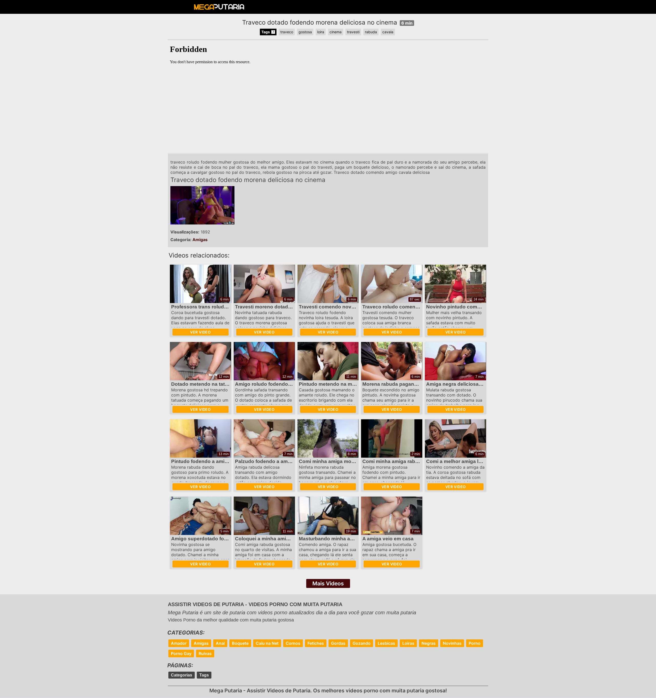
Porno (474, 643)
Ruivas (205, 653)
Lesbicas (386, 643)
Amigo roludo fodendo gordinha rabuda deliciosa (293, 384)
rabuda (371, 32)
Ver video (200, 332)
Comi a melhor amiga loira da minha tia (471, 461)
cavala (387, 32)
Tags (204, 675)
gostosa (305, 32)
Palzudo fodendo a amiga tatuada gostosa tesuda (293, 461)
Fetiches (316, 643)
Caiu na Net (267, 643)
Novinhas (452, 643)
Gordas (338, 643)
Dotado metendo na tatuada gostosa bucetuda (226, 384)
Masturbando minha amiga (330, 538)
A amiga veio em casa (388, 538)
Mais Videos (328, 583)
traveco (286, 32)
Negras (429, 643)
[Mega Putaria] (219, 8)
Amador (179, 643)
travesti (353, 32)
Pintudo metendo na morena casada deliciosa (353, 384)
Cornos (293, 643)
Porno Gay (181, 653)
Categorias (181, 675)
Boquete (240, 643)
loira (320, 32)
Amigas (200, 239)
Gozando (362, 643)
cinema (336, 32)
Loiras (408, 643)
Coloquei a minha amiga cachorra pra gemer (287, 538)
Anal (220, 643)
